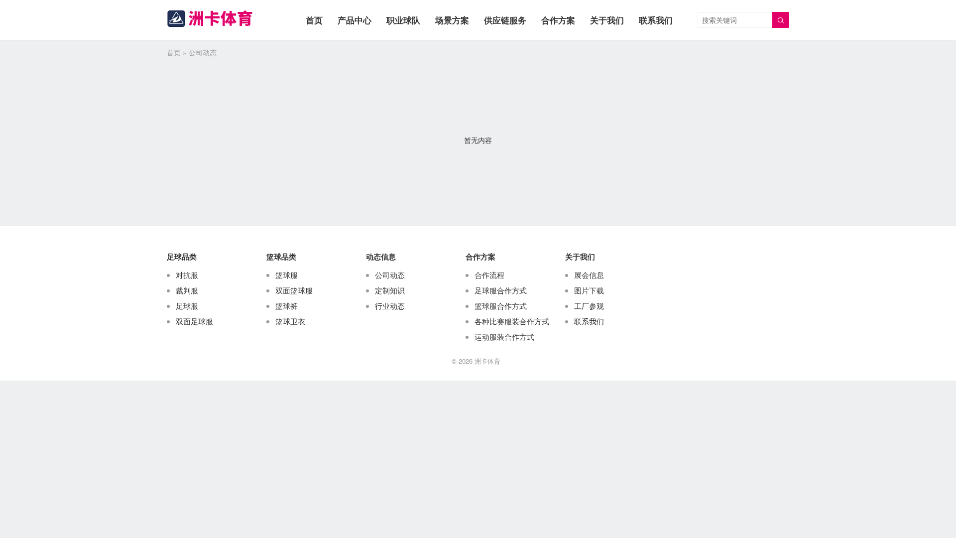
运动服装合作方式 (504, 336)
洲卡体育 (487, 361)
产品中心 (354, 20)
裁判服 (187, 290)
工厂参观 (589, 305)
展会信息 (589, 274)
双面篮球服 (294, 290)
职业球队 (403, 20)
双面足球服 (194, 321)
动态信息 (381, 256)
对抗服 (187, 274)
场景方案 (452, 20)
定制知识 (390, 290)
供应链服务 (505, 20)
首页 (314, 20)
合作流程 (489, 274)
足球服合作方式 (501, 290)
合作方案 (558, 20)
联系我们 (656, 20)
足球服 (187, 305)
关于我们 (607, 20)
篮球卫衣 (290, 321)
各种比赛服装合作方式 (512, 321)
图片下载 (589, 290)
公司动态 (390, 274)
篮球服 (286, 274)
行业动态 (390, 305)
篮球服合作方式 (501, 305)
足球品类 (182, 256)
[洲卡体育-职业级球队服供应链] (209, 18)
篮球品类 (281, 256)
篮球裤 (286, 305)
